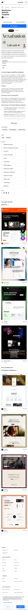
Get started (20, 2)
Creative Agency (12, 129)
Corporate (8, 137)
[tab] (14, 61)
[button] (26, 2)
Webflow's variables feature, (19, 99)
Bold (3, 137)
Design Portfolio (21, 129)
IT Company (4, 129)
